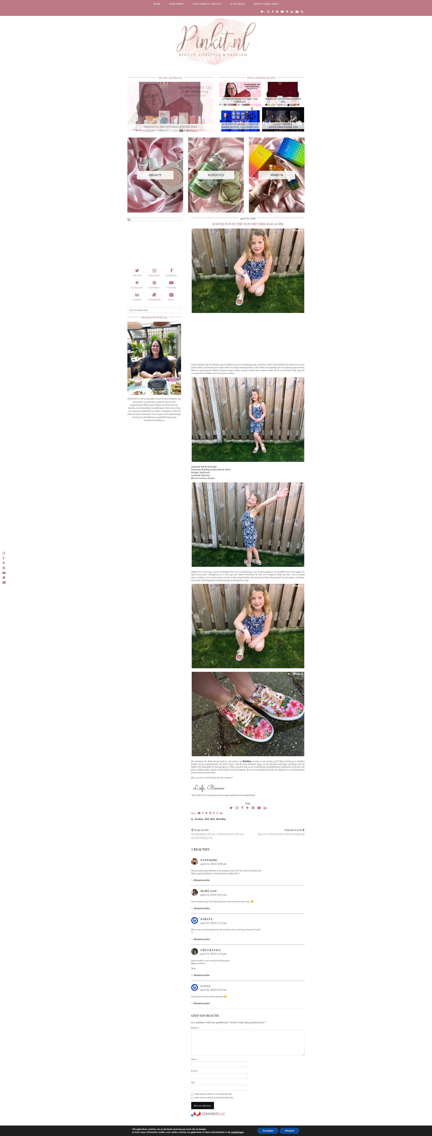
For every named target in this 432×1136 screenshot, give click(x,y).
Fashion (199, 819)
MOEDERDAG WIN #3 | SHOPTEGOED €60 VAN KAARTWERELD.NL (217, 834)
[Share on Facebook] (202, 813)
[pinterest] (277, 12)
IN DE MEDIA (237, 3)
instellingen (237, 1132)
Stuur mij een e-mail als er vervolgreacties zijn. (213, 1094)
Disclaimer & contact (207, 3)
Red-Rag (247, 761)
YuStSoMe (208, 860)
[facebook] (273, 12)
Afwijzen (289, 1130)
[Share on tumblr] (213, 813)
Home (156, 3)
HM (207, 819)
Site (193, 1082)
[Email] (296, 12)
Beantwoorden (202, 880)
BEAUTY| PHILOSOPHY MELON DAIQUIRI (281, 832)
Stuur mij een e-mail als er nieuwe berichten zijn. (214, 1097)
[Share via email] (199, 813)
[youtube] (282, 12)
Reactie (195, 1027)
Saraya (206, 919)
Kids (212, 819)
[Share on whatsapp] (217, 813)
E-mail (194, 1070)
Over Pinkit (176, 3)
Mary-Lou (208, 891)
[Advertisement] (248, 337)
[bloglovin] (287, 12)
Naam (193, 1059)
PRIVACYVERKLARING (266, 3)
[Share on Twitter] (206, 813)
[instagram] (268, 12)
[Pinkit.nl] (216, 35)
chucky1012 (210, 950)
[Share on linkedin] (221, 813)
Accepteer (268, 1130)
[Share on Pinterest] (210, 813)
